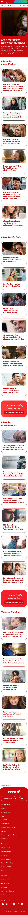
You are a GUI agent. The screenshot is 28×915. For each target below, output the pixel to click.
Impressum (4, 838)
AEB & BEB (4, 820)
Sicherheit (4, 855)
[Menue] (2, 2)
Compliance (5, 823)
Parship (3, 785)
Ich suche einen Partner (8, 5)
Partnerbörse (5, 880)
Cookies (3, 831)
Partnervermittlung (7, 891)
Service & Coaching (7, 863)
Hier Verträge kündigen (8, 827)
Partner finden (6, 895)
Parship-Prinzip (6, 851)
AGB (2, 816)
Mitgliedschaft (5, 848)
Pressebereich (5, 812)
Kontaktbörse (5, 887)
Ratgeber (7, 2)
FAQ (2, 870)
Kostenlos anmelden (21, 1)
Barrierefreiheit (6, 859)
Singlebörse (5, 883)
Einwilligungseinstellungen (9, 835)
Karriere (3, 808)
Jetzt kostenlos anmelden (14, 412)
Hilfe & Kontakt (6, 866)
